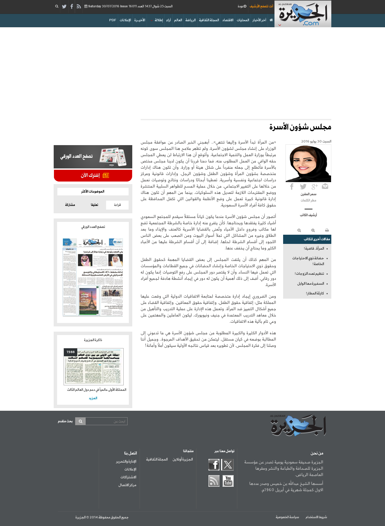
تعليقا (94, 205)
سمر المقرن (308, 194)
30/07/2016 (130, 6)
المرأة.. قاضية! (314, 248)
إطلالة (159, 20)
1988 (71, 352)
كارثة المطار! (315, 293)
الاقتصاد (227, 20)
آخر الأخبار (259, 20)
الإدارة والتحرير (126, 461)
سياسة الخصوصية (287, 517)
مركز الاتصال (127, 485)
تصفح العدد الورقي (93, 227)
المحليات (243, 20)
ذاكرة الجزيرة (93, 340)
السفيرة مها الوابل (310, 284)
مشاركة (70, 205)
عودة (241, 6)
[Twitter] (64, 7)
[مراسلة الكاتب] (325, 186)
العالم (178, 20)
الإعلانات (125, 20)
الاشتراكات (128, 477)
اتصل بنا (130, 453)
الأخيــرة (139, 20)
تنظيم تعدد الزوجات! (309, 274)
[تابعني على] (315, 186)
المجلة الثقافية (209, 20)
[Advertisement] (192, 71)
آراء (168, 20)
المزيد (93, 398)
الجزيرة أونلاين (183, 459)
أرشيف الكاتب (308, 215)
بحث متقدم (65, 421)
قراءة (117, 205)
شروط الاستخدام (316, 517)
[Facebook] (72, 7)
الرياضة (190, 20)
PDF (112, 20)
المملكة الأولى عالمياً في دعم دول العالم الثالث (96, 390)
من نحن (317, 453)
